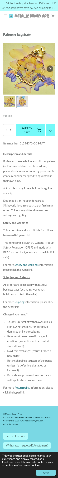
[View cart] (52, 16)
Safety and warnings (27, 264)
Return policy (22, 387)
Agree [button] (46, 472)
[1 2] (8, 130)
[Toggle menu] (5, 16)
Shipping (19, 302)
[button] (9, 102)
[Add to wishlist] (50, 130)
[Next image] (50, 68)
